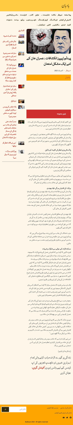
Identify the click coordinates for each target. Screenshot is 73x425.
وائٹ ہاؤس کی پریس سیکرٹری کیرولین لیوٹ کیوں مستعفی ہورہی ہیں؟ (9, 111)
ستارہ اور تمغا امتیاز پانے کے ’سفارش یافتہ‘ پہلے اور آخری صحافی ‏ (9, 91)
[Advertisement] (48, 95)
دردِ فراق (13, 101)
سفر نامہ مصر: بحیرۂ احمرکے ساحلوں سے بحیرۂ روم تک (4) (9, 56)
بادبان (67, 77)
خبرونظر (68, 70)
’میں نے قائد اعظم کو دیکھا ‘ (9, 145)
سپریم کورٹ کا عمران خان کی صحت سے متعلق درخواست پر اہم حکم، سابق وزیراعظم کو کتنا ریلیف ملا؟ (9, 73)
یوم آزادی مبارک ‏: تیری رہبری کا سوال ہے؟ (10, 154)
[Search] (5, 409)
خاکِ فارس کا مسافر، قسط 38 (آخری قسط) (9, 44)
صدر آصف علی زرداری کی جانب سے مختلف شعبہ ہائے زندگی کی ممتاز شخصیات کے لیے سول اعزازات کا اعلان (9, 129)
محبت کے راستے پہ (9, 36)
